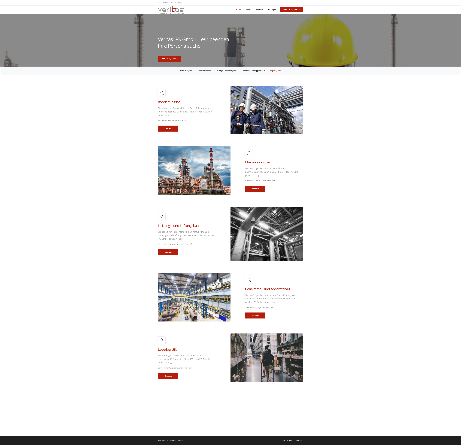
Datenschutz (298, 440)
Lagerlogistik (275, 71)
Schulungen (271, 10)
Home (238, 10)
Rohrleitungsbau (186, 71)
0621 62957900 (163, 3)
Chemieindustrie (204, 71)
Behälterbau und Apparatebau (253, 71)
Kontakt (259, 10)
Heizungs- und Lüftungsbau (226, 71)
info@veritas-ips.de (177, 3)
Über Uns (248, 10)
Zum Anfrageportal (291, 9)
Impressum (287, 440)
